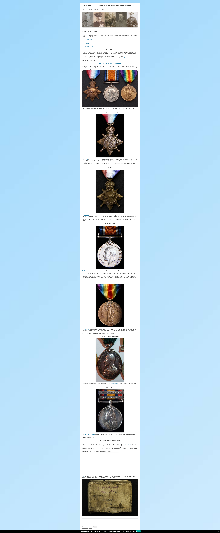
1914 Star (86, 159)
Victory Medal (87, 43)
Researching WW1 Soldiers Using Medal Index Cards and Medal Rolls (110, 472)
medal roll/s (123, 57)
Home (83, 9)
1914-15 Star (87, 40)
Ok (136, 531)
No (139, 531)
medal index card (128, 444)
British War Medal (88, 42)
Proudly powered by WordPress (87, 528)
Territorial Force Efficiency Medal (91, 44)
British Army (89, 9)
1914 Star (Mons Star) (89, 39)
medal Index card (109, 57)
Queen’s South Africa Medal (90, 46)
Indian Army (96, 9)
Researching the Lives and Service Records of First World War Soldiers (108, 5)
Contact (102, 9)
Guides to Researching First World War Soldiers (110, 63)
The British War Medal (86, 270)
